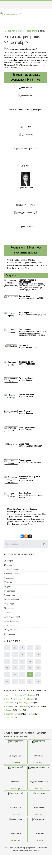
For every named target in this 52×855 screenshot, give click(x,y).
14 (30, 661)
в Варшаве (31, 695)
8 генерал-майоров (12, 573)
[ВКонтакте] (22, 536)
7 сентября (39, 840)
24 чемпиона (9, 634)
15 (38, 661)
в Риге (20, 710)
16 (7, 668)
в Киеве (30, 699)
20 (38, 668)
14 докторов (9, 591)
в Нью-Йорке (23, 706)
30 (38, 681)
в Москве (8, 706)
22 (15, 675)
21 (7, 675)
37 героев (8, 582)
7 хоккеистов (10, 625)
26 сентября (38, 789)
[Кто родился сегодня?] (10, 14)
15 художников (10, 629)
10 (38, 655)
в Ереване (18, 699)
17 (15, 668)
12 (15, 661)
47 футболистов (11, 621)
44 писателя (9, 604)
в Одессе (38, 706)
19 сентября (38, 814)
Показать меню (45, 4)
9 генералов (9, 578)
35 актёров (8, 561)
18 (22, 668)
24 (30, 675)
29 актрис (8, 565)
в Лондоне (8, 702)
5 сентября (16, 763)
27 (15, 681)
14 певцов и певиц (11, 599)
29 (30, 681)
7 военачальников (11, 569)
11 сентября (15, 789)
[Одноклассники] (26, 536)
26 (7, 681)
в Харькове (9, 717)
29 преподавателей (12, 617)
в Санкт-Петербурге (12, 714)
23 (22, 675)
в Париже (8, 710)
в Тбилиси (30, 714)
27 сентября (38, 763)
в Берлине (18, 695)
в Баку (6, 695)
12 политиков (10, 608)
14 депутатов (10, 586)
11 (7, 661)
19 (30, 668)
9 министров (9, 595)
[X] (30, 536)
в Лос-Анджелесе (26, 702)
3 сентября (16, 814)
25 (38, 675)
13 (22, 661)
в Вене (7, 699)
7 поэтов (8, 612)
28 (22, 681)
